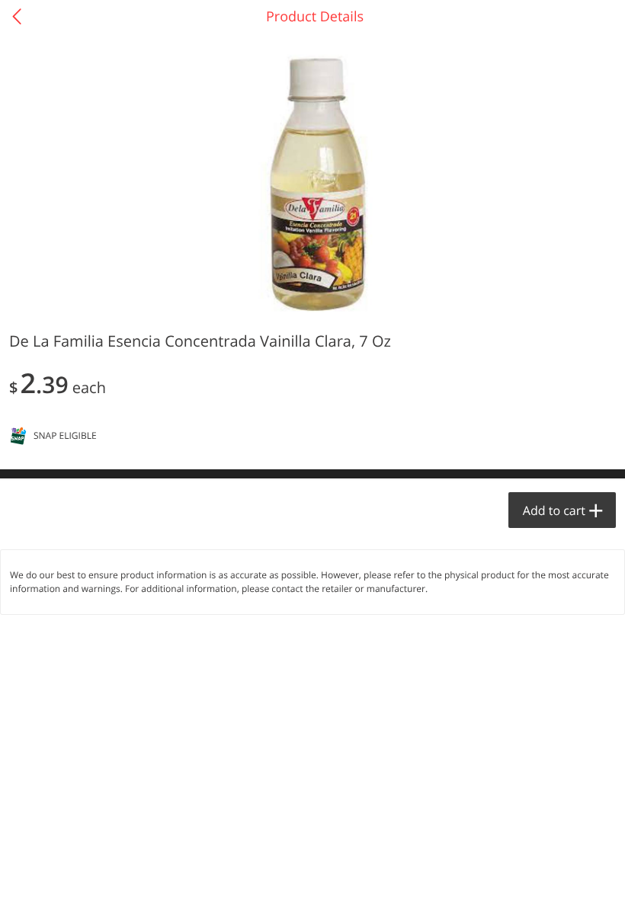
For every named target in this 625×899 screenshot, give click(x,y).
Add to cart (554, 510)
